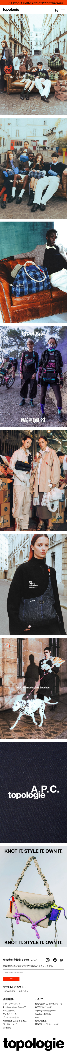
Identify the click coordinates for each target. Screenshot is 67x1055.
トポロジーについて (12, 1004)
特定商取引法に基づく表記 (14, 1021)
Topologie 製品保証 (43, 1014)
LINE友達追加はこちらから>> (15, 991)
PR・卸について (10, 1024)
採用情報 (7, 1028)
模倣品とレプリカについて (47, 1024)
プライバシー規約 (11, 1017)
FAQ (37, 1017)
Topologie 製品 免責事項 (45, 1010)
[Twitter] (62, 962)
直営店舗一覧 (9, 1010)
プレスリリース (10, 1014)
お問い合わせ (41, 1021)
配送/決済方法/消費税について (48, 1004)
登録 (11, 979)
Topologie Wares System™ (14, 1007)
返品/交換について (43, 1007)
